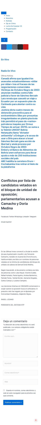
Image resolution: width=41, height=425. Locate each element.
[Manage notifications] (36, 420)
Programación (11, 29)
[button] (5, 215)
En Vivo (5, 59)
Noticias (9, 21)
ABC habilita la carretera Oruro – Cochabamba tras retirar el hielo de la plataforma (19, 164)
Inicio (8, 16)
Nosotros (9, 18)
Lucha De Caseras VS (14, 26)
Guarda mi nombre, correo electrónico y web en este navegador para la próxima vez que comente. (19, 393)
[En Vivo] (4, 54)
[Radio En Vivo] (4, 66)
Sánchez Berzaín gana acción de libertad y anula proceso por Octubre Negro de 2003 (18, 144)
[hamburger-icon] (3, 13)
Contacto (9, 31)
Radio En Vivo (8, 71)
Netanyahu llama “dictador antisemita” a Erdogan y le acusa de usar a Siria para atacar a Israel (19, 135)
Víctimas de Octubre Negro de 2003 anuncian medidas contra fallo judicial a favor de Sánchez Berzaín (20, 93)
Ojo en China (11, 23)
